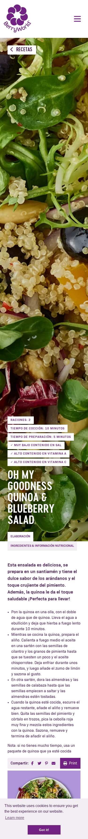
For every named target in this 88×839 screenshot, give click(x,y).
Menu (77, 18)
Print (73, 763)
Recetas (23, 49)
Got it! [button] (44, 830)
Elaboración (20, 536)
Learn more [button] (14, 818)
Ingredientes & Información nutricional (42, 545)
